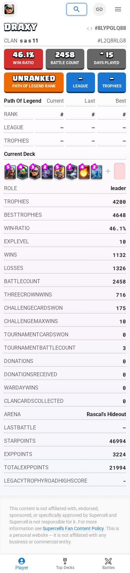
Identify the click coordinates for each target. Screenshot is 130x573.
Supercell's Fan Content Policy (73, 528)
